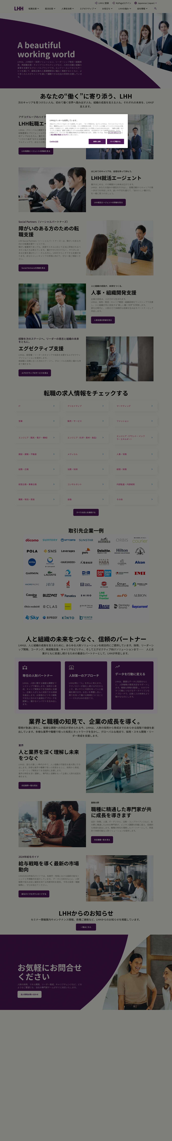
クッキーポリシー (114, 132)
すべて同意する (115, 141)
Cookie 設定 (54, 141)
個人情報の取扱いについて (59, 135)
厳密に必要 (97, 141)
